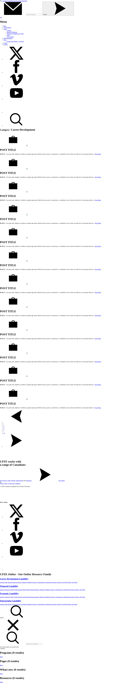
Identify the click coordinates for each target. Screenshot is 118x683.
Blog (4, 26)
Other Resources (8, 38)
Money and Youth (72, 582)
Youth (8, 480)
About (5, 29)
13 (4, 433)
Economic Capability (9, 593)
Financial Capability (9, 586)
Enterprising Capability (10, 601)
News (5, 40)
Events (5, 43)
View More (61, 480)
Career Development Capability (14, 579)
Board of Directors (12, 32)
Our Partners (10, 37)
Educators (29, 480)
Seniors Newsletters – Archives (15, 41)
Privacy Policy (4, 483)
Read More (98, 154)
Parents (13, 480)
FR (1, 17)
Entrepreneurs (19, 480)
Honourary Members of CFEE (15, 33)
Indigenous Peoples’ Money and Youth (56, 582)
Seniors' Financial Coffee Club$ (8, 590)
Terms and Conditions (14, 483)
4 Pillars (9, 30)
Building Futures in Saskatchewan (36, 582)
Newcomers (3, 480)
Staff (8, 35)
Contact (5, 44)
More (1, 657)
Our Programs (7, 27)
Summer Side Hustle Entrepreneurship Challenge (13, 582)
